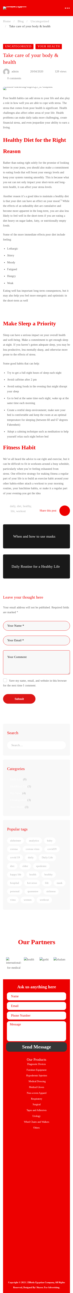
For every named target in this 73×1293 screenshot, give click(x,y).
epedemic (41, 866)
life (13, 511)
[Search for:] (36, 745)
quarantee (33, 891)
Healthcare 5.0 (20, 786)
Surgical (37, 1104)
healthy (27, 506)
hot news (32, 882)
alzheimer (15, 840)
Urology (36, 1116)
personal (14, 891)
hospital (14, 882)
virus (13, 899)
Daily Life (47, 857)
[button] (10, 963)
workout (21, 511)
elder (25, 866)
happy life (15, 874)
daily (12, 506)
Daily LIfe (18, 779)
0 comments (14, 78)
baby (50, 840)
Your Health (49, 46)
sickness (51, 891)
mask (59, 882)
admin (15, 71)
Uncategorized (40, 21)
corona (14, 848)
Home (7, 21)
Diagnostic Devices (36, 1064)
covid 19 (15, 857)
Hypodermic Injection (36, 1075)
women (28, 899)
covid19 (52, 848)
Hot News (18, 793)
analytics (34, 840)
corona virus (32, 848)
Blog (21, 21)
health (32, 874)
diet (19, 506)
